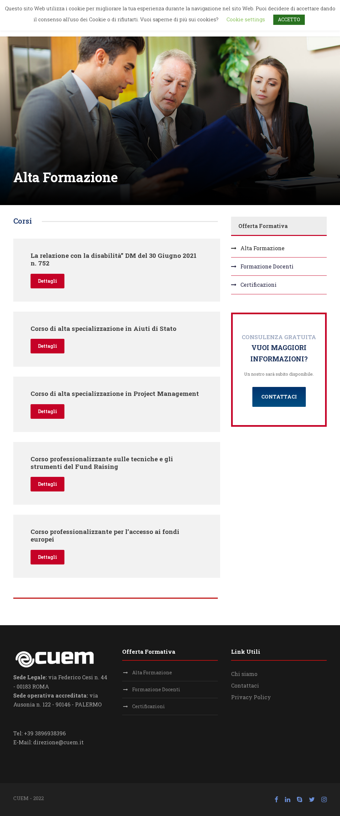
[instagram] (324, 799)
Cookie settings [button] (245, 19)
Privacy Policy (251, 697)
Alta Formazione (262, 248)
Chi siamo (244, 673)
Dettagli (47, 281)
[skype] (299, 799)
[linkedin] (287, 799)
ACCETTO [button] (289, 19)
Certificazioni (258, 284)
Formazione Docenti (267, 266)
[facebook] (276, 799)
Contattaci (245, 685)
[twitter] (312, 799)
